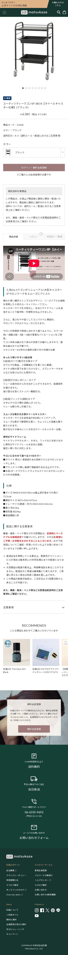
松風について (12, 910)
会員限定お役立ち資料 (16, 924)
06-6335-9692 (34, 812)
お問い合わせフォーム (34, 838)
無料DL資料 (11, 919)
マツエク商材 (12, 885)
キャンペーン (12, 934)
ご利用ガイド (12, 915)
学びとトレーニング (15, 929)
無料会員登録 (34, 729)
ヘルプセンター (42, 880)
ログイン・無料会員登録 (34, 167)
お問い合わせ (41, 890)
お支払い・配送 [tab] (54, 236)
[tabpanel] (34, 426)
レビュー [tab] (35, 236)
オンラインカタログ (15, 890)
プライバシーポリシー (16, 875)
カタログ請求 (41, 885)
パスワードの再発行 (44, 875)
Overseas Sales (13, 894)
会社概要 (10, 870)
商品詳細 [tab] (13, 236)
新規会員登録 (41, 870)
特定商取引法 (12, 880)
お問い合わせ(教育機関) (45, 894)
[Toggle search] (59, 12)
